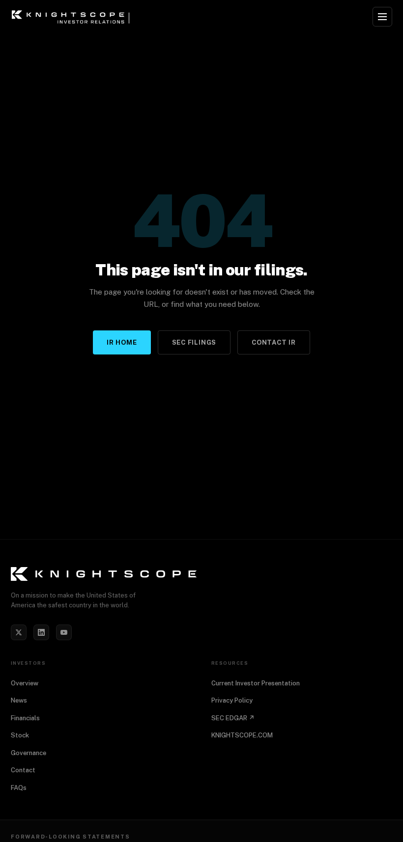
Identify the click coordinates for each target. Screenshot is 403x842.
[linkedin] (41, 632)
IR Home (122, 342)
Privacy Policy (232, 700)
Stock (20, 735)
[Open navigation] (382, 17)
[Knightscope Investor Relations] (201, 574)
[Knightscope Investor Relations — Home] (72, 17)
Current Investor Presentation (255, 683)
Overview (24, 683)
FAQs (19, 787)
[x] (19, 632)
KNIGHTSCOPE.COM (242, 735)
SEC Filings (194, 342)
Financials (25, 718)
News (19, 700)
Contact (23, 770)
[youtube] (64, 632)
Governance (28, 753)
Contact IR (274, 342)
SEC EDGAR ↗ (233, 718)
